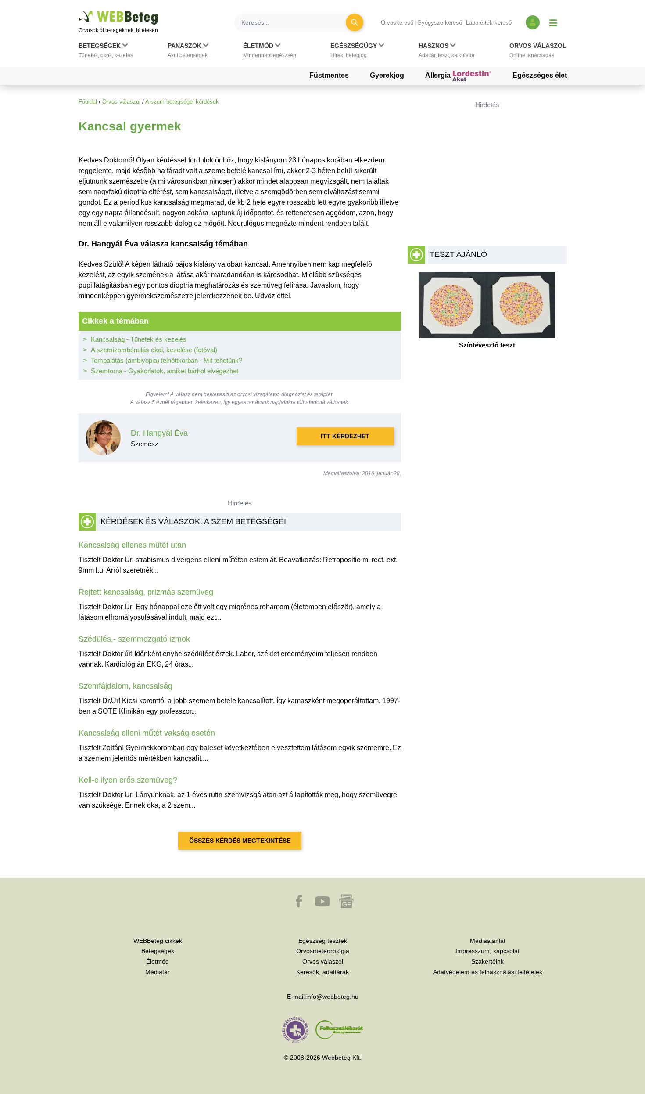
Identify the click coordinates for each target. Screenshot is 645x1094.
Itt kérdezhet (345, 436)
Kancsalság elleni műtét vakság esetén (147, 733)
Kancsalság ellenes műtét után (132, 545)
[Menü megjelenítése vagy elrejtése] (553, 22)
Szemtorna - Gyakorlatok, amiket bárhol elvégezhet (164, 371)
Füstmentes (329, 75)
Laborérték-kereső (489, 22)
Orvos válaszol (121, 101)
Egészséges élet (539, 75)
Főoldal (88, 101)
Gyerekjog (387, 75)
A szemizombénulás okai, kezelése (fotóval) (154, 350)
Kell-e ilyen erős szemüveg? (128, 780)
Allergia (438, 75)
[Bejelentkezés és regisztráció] (533, 22)
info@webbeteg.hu (332, 996)
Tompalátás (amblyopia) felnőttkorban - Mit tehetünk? (166, 360)
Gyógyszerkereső (439, 22)
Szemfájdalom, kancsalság (125, 686)
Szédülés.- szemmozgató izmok (134, 639)
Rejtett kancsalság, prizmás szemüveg (146, 592)
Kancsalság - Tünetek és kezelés (138, 339)
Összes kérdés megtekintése (239, 840)
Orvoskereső (397, 22)
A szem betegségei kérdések (182, 101)
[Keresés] (354, 22)
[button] (106, 52)
